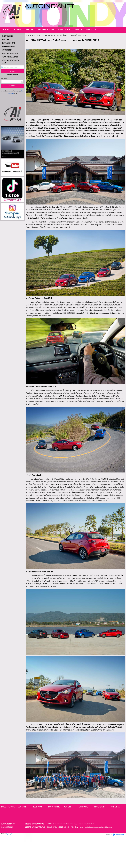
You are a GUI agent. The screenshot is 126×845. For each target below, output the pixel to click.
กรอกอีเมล (4, 78)
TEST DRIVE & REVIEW (39, 35)
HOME (28, 35)
